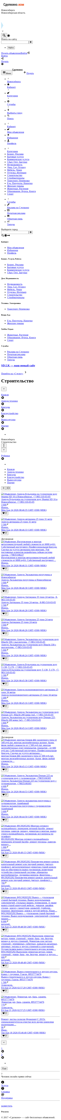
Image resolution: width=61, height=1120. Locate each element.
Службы (11, 104)
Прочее (11, 482)
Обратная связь (15, 219)
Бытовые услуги (15, 156)
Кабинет (11, 87)
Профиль (11, 143)
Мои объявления (15, 132)
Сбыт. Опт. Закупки (17, 162)
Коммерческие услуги (18, 159)
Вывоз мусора (14, 480)
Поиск (10, 118)
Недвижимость (14, 164)
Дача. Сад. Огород (16, 167)
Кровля (11, 469)
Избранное (12, 137)
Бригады (11, 474)
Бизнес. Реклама (15, 154)
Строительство (14, 175)
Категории (12, 95)
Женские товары (15, 186)
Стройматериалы (15, 178)
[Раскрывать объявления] (8, 488)
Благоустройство (15, 477)
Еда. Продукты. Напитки (20, 183)
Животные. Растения (17, 188)
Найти (11, 48)
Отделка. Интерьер (16, 172)
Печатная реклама (16, 213)
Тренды (11, 224)
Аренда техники (15, 472)
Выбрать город (14, 113)
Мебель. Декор (14, 170)
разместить (6, 1106)
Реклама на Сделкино (18, 207)
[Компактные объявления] (3, 488)
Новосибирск (14, 81)
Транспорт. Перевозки (18, 180)
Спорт (10, 194)
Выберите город (9, 229)
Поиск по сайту (9, 39)
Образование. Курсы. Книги (21, 191)
